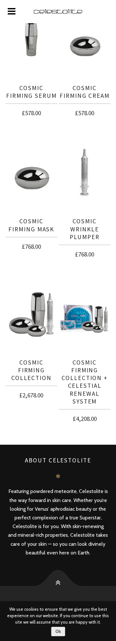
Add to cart (31, 112)
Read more (84, 252)
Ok (58, 631)
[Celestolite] (58, 11)
